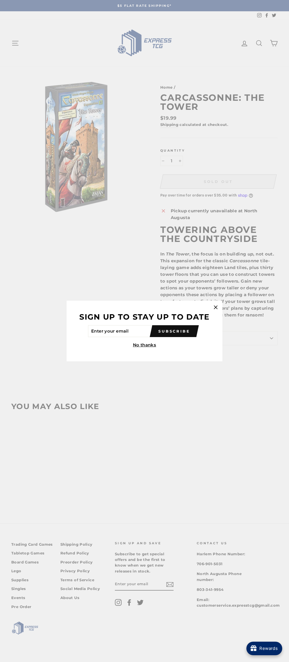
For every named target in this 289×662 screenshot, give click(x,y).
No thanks (144, 345)
